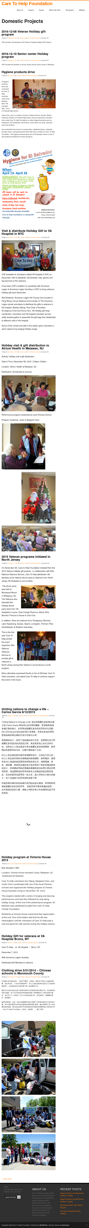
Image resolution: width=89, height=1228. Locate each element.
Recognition (70, 10)
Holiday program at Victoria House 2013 (26, 858)
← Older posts (7, 1179)
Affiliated (82, 10)
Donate (41, 10)
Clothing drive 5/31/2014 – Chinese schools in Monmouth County (26, 971)
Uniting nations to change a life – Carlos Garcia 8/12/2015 (25, 710)
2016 (28, 38)
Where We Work (54, 10)
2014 (29, 977)
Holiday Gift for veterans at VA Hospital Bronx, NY (23, 937)
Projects (31, 10)
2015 (29, 237)
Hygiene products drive (18, 72)
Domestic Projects (35, 38)
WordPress (43, 1225)
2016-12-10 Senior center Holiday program (25, 55)
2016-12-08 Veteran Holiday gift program (24, 32)
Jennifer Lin (22, 38)
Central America (33, 715)
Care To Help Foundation (27, 3)
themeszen (65, 1225)
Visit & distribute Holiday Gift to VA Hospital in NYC (27, 232)
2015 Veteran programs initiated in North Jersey (26, 558)
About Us (20, 10)
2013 (26, 863)
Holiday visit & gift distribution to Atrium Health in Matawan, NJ (25, 346)
